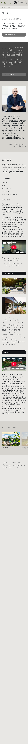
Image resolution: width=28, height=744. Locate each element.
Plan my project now (10, 74)
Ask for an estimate (9, 34)
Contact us (7, 352)
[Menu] (22, 2)
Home (3, 7)
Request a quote (8, 273)
